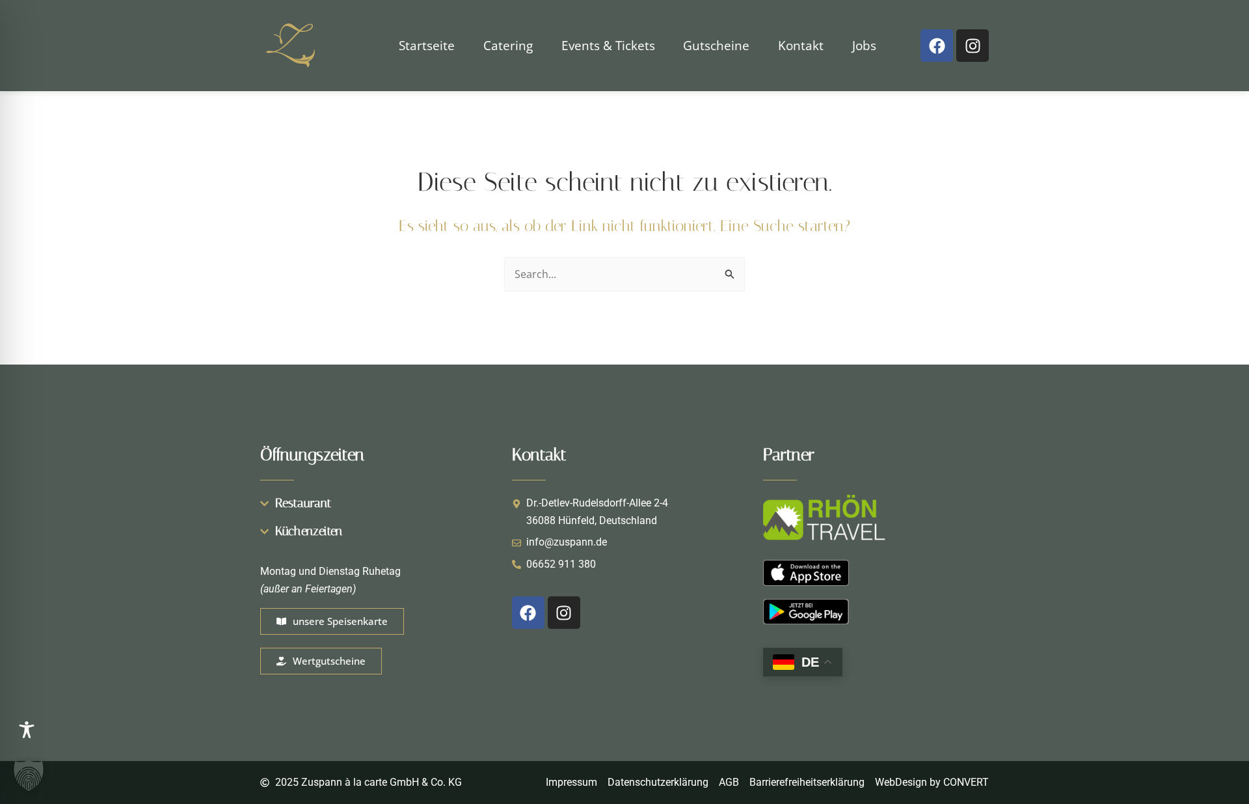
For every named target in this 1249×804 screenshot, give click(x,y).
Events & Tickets (608, 45)
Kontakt (801, 45)
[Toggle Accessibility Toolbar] (27, 730)
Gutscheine (716, 45)
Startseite (427, 45)
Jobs (864, 45)
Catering (508, 45)
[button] (28, 775)
